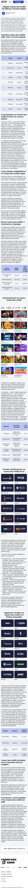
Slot (23, 307)
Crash (16, 307)
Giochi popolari (3, 308)
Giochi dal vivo (9, 308)
